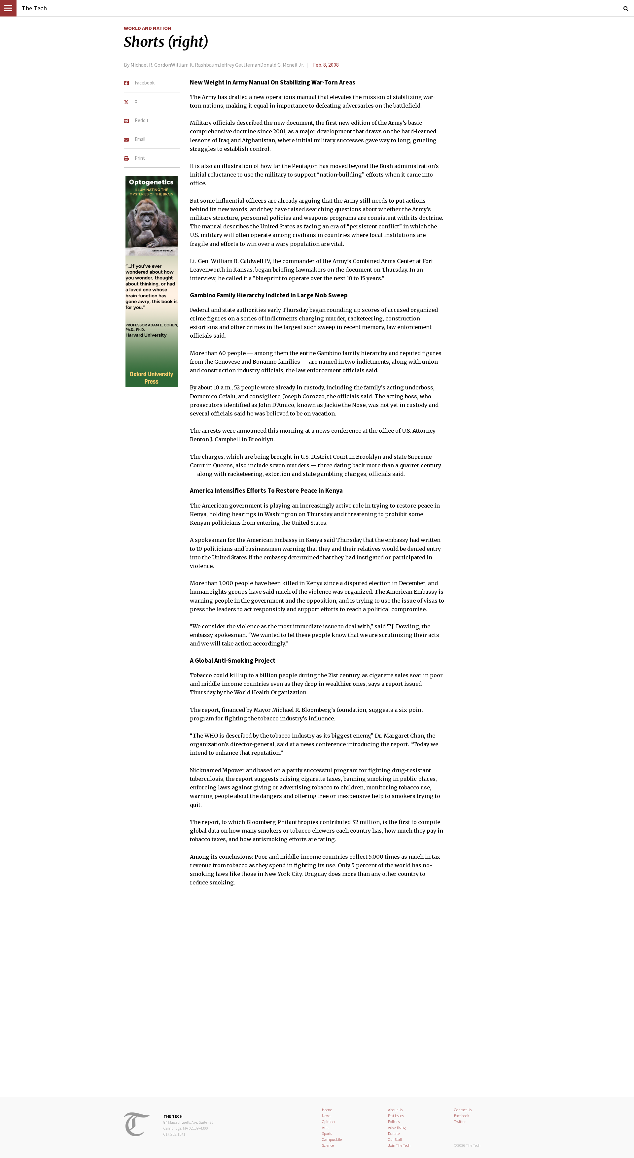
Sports (327, 1133)
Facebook (461, 1115)
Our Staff (395, 1139)
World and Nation (147, 28)
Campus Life (332, 1139)
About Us (395, 1109)
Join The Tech (399, 1145)
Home (327, 1109)
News (326, 1115)
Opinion (328, 1121)
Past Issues (396, 1115)
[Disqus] (317, 995)
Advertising (397, 1127)
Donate (394, 1133)
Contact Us (463, 1109)
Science (328, 1145)
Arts (325, 1127)
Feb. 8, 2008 (326, 64)
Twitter (460, 1121)
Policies (394, 1121)
